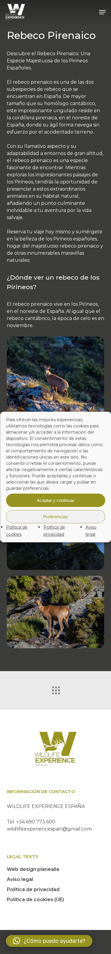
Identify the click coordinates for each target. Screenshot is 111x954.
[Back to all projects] (56, 689)
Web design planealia (33, 869)
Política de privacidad (33, 889)
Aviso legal (20, 879)
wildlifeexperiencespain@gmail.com (49, 829)
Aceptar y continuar (55, 500)
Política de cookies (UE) (35, 899)
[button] (102, 12)
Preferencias (55, 516)
